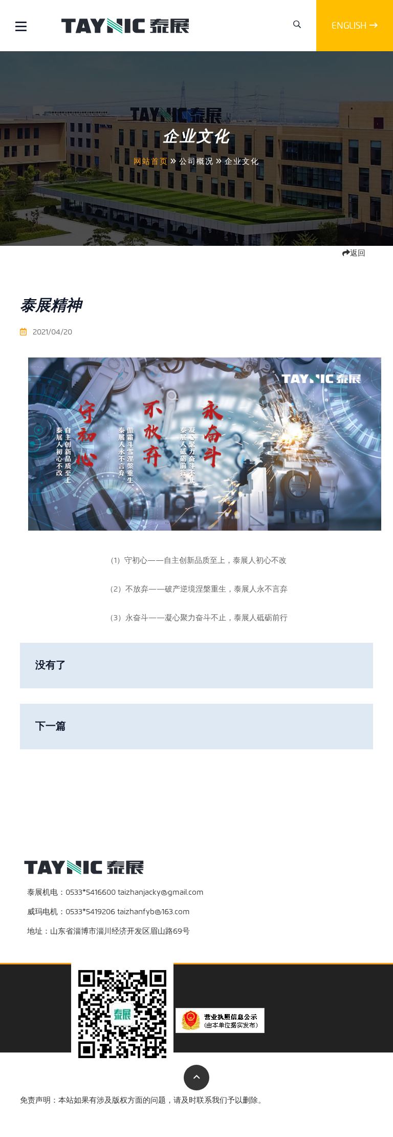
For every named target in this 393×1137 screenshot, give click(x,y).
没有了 (50, 665)
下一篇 (50, 726)
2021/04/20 (51, 331)
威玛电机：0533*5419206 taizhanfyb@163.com (108, 911)
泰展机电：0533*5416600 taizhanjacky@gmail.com (115, 892)
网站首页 (151, 161)
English (349, 25)
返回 (357, 253)
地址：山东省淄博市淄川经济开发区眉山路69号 (108, 931)
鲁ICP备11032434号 (340, 1114)
